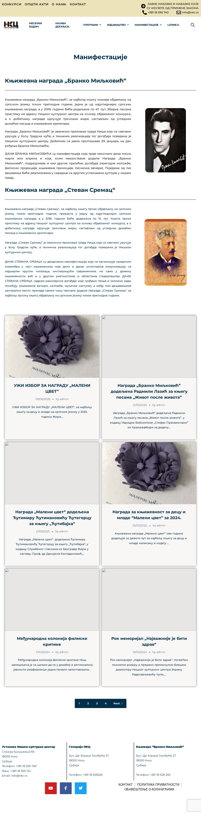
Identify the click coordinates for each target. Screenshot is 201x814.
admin (64, 399)
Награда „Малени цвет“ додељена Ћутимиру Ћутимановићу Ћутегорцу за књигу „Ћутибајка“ (52, 518)
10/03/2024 (43, 652)
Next (116, 703)
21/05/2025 (140, 405)
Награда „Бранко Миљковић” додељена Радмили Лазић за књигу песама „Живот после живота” (149, 391)
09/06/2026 (43, 399)
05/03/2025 (139, 525)
